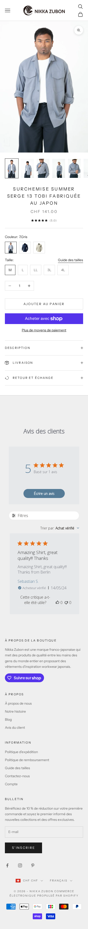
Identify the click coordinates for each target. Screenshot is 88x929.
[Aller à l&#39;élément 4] (59, 168)
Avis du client (15, 727)
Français (58, 880)
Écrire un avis (44, 493)
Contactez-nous (17, 776)
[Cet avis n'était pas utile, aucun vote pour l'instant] (66, 602)
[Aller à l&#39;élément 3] (43, 168)
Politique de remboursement (27, 760)
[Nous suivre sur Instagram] (20, 865)
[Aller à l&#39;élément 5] (74, 168)
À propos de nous (18, 703)
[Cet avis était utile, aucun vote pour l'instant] (57, 602)
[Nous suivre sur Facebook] (7, 865)
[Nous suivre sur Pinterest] (32, 865)
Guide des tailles (70, 260)
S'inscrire (23, 848)
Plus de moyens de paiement (44, 330)
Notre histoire (15, 711)
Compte (11, 784)
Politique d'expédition (21, 752)
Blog (8, 719)
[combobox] (59, 528)
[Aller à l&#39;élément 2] (27, 168)
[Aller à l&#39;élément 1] (12, 168)
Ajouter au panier (44, 304)
